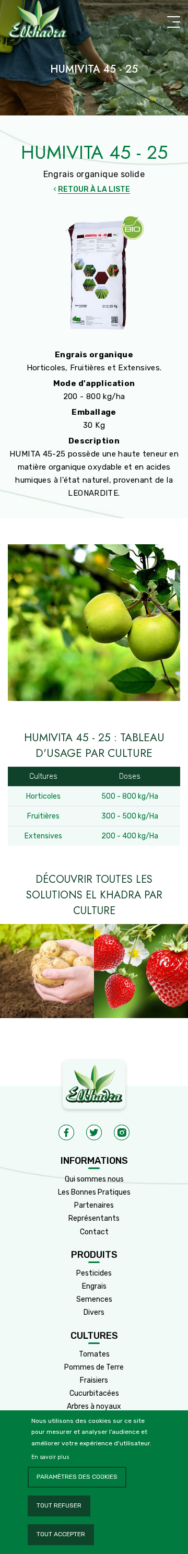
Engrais (94, 1286)
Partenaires (94, 1205)
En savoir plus (50, 1457)
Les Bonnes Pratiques (94, 1192)
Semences (94, 1299)
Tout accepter (61, 1534)
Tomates (94, 1354)
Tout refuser (59, 1505)
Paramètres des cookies (77, 1476)
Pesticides (94, 1273)
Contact (94, 1232)
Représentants (94, 1218)
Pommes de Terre (94, 1367)
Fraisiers (94, 1380)
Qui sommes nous (94, 1179)
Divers (94, 1312)
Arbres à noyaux (94, 1406)
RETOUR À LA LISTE (94, 189)
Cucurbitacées (94, 1393)
